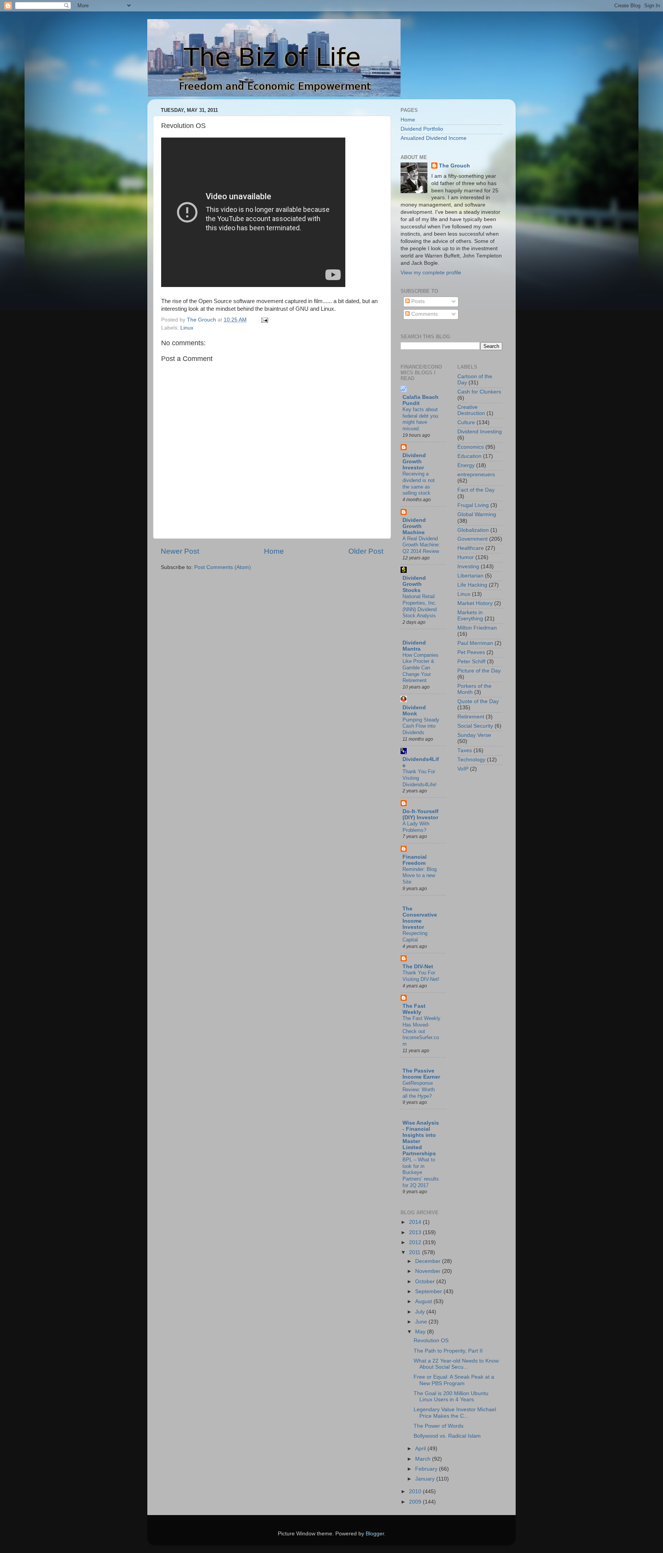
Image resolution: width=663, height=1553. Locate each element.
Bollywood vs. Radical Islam (447, 1436)
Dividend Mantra (414, 646)
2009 (416, 1502)
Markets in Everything (470, 616)
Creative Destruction (471, 410)
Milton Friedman (477, 628)
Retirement (470, 717)
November (428, 1271)
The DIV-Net (417, 966)
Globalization (473, 530)
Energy (466, 465)
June (422, 1322)
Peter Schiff (471, 661)
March (423, 1459)
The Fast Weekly (414, 1009)
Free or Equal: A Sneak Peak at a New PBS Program (454, 1380)
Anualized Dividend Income (434, 138)
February (427, 1469)
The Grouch (454, 166)
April (421, 1448)
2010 (416, 1491)
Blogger (375, 1534)
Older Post (365, 551)
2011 (415, 1252)
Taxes (464, 750)
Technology (471, 760)
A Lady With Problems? (415, 827)
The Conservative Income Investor (419, 918)
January (425, 1479)
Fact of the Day (476, 490)
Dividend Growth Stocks (414, 584)
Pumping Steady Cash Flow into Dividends (420, 726)
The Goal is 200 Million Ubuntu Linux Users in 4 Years (451, 1396)
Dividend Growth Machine (414, 526)
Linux (186, 328)
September (429, 1291)
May (421, 1332)
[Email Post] (264, 320)
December (428, 1261)
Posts (417, 301)
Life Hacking (472, 585)
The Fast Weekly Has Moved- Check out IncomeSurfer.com (421, 1031)
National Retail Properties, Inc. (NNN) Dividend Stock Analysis (419, 606)
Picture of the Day (479, 671)
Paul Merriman (475, 643)
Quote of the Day (478, 701)
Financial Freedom (414, 860)
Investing (468, 566)
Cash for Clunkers (479, 392)
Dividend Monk (414, 711)
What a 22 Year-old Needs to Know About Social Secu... (456, 1364)
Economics (470, 447)
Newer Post (180, 551)
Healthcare (470, 548)
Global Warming (476, 514)
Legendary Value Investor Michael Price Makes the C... (455, 1413)
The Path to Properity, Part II (448, 1351)
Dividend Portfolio (422, 129)
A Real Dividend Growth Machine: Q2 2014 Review (421, 545)
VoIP (462, 769)
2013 (416, 1232)
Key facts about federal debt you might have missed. (420, 419)
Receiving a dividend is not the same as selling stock (418, 483)
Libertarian (470, 576)
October (425, 1281)
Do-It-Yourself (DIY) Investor (420, 814)
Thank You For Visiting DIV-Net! (420, 976)
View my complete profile (431, 273)
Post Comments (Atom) (222, 567)
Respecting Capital (414, 936)
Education (469, 456)
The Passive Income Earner (421, 1074)
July (420, 1312)
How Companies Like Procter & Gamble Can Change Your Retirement (420, 668)
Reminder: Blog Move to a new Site (419, 875)
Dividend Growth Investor (414, 462)
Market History (475, 603)
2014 (416, 1222)
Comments (424, 314)
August (424, 1301)
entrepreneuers (476, 474)
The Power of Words (438, 1426)
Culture (466, 422)
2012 (416, 1242)
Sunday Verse (474, 735)
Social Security (475, 726)
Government (472, 539)
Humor (465, 557)
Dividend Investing (479, 432)
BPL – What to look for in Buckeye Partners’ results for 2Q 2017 (420, 1172)
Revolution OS (431, 1340)
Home (274, 551)
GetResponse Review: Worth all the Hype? (418, 1089)
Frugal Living (473, 505)
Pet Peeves (471, 652)
